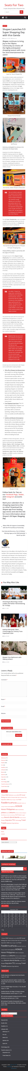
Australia (15, 795)
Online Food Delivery (11, 815)
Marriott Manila (19, 812)
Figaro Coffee (15, 799)
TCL (13, 820)
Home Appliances (11, 806)
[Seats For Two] (3, 17)
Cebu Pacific (8, 797)
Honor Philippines (8, 809)
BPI (20, 795)
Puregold (23, 815)
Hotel (16, 809)
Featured (3, 760)
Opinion (3, 774)
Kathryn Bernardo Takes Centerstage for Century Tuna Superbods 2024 (12, 631)
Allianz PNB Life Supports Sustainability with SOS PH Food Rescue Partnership (13, 526)
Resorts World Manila (11, 817)
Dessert (11, 799)
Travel (23, 820)
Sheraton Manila (23, 817)
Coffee (7, 799)
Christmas (22, 797)
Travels (3, 823)
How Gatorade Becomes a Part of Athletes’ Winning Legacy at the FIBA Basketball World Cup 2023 (13, 533)
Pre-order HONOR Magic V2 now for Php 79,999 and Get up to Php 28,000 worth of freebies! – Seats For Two (14, 886)
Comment (4, 680)
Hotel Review (21, 809)
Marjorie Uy (14, 38)
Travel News (4, 786)
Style (2, 779)
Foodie (2, 762)
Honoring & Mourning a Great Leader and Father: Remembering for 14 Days (14, 603)
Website (3, 713)
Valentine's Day (10, 823)
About (2, 831)
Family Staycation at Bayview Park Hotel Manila (12, 975)
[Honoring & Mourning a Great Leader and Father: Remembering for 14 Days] (14, 587)
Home (6, 806)
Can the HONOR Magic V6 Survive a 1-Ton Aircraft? (13, 986)
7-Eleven (3, 795)
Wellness (16, 823)
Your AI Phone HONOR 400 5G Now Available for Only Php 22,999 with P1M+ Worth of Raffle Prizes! (14, 879)
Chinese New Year (15, 797)
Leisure (12, 812)
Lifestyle (5, 25)
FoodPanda (12, 803)
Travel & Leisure (5, 784)
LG (15, 812)
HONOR (18, 806)
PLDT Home (18, 815)
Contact (3, 834)
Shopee (3, 820)
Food (19, 799)
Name (3, 699)
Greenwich (19, 803)
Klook (7, 812)
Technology (4, 781)
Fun (2, 765)
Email (3, 706)
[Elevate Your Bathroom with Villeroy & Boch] (14, 642)
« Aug (2, 929)
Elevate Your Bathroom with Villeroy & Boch (12, 658)
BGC (18, 795)
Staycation (3, 777)
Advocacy (3, 758)
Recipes (2, 817)
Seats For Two (14, 5)
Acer (7, 795)
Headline (3, 767)
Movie (2, 772)
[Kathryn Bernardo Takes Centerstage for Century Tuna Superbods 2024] (14, 614)
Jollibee (3, 813)
